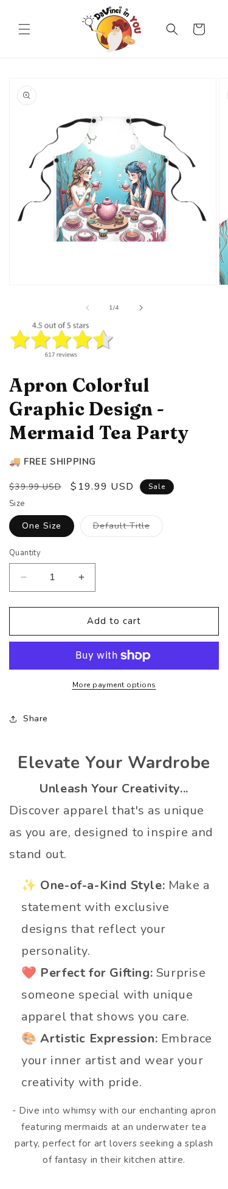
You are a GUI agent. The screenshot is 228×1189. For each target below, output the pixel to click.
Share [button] (35, 718)
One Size (41, 526)
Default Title (128, 528)
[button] (24, 29)
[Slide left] (87, 307)
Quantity (25, 552)
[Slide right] (141, 307)
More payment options (114, 685)
